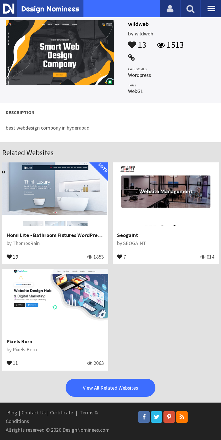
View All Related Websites (110, 387)
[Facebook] (144, 417)
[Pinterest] (169, 417)
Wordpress (139, 75)
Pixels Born (19, 341)
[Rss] (182, 417)
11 (15, 362)
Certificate (61, 412)
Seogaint (127, 235)
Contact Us (34, 412)
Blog (12, 412)
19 (15, 256)
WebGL (135, 91)
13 (141, 42)
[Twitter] (156, 417)
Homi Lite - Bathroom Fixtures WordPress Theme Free (69, 235)
